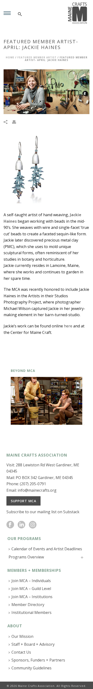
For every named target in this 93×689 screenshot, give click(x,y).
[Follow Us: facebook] (10, 525)
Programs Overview (26, 557)
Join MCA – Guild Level (31, 588)
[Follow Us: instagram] (32, 525)
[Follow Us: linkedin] (21, 525)
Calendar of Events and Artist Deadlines (46, 548)
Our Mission (22, 636)
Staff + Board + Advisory (33, 644)
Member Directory (27, 604)
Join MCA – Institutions (31, 596)
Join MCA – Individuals (31, 580)
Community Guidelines (31, 668)
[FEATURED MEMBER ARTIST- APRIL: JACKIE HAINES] (46, 91)
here (68, 326)
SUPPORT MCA (23, 501)
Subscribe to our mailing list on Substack (42, 511)
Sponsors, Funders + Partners (38, 660)
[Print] (16, 121)
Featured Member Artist (37, 57)
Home (10, 57)
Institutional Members (31, 612)
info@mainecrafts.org (37, 490)
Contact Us (21, 652)
